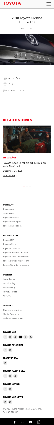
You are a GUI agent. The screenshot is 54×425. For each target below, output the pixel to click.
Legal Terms (9, 279)
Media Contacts (11, 314)
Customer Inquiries (12, 309)
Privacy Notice (10, 291)
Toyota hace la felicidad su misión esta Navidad (24, 164)
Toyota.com (9, 209)
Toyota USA (8, 239)
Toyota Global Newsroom (16, 256)
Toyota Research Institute (15, 252)
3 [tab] (30, 186)
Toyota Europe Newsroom (16, 260)
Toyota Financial (11, 217)
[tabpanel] (27, 152)
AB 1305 (7, 295)
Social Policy (9, 283)
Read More (9, 175)
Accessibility (9, 287)
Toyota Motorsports (12, 221)
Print (11, 83)
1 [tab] (24, 186)
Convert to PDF (16, 90)
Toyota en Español (12, 225)
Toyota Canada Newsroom (16, 264)
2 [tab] (27, 186)
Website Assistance (12, 318)
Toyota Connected (12, 248)
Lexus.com (8, 213)
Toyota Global (10, 244)
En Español (9, 157)
